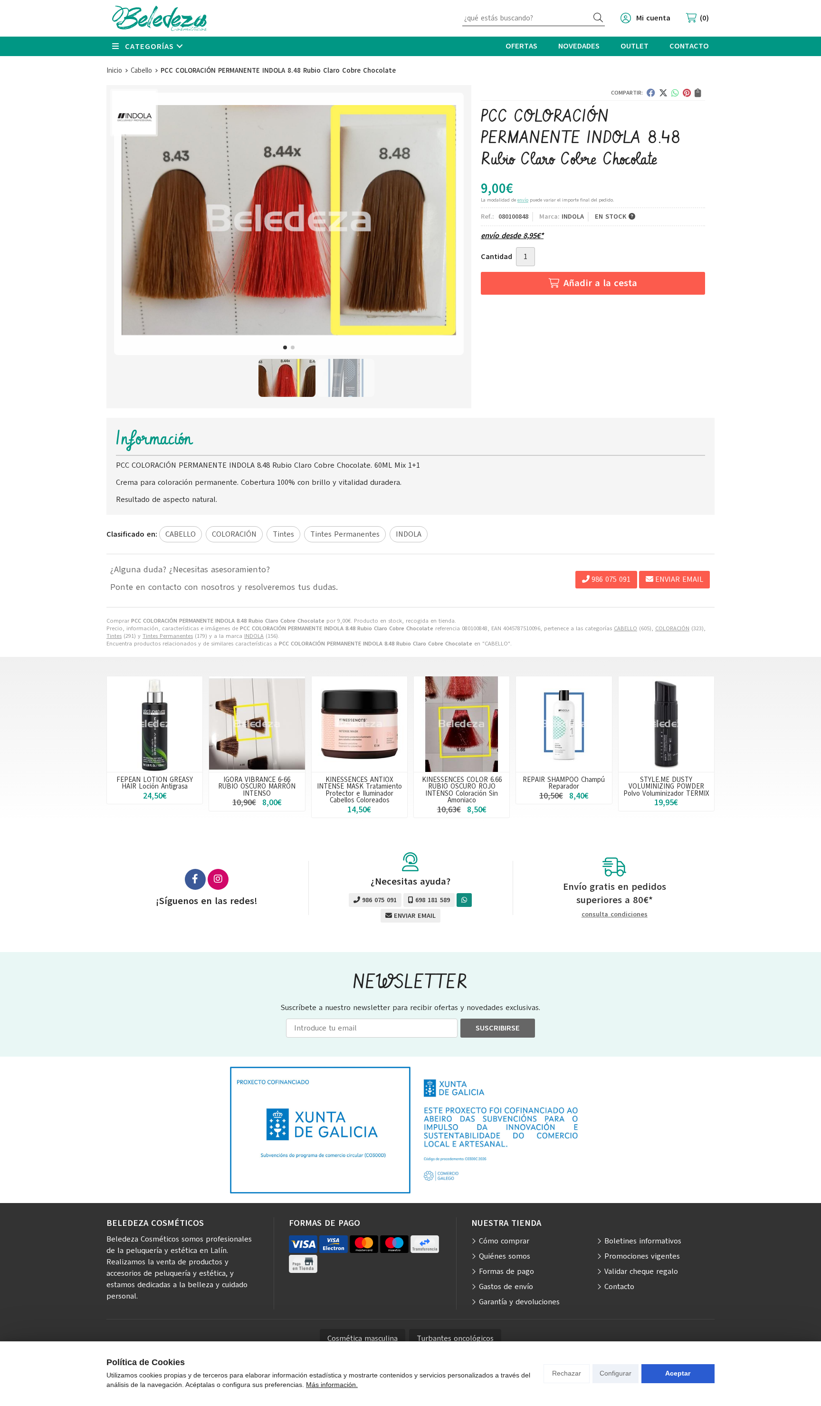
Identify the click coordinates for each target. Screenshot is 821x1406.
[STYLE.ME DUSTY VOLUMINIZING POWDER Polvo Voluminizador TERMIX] (666, 724)
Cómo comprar (504, 1241)
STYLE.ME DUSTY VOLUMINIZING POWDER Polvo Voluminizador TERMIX (666, 786)
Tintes (114, 636)
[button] (285, 347)
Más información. (332, 1384)
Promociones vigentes (642, 1256)
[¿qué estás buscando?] (533, 18)
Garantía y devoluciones (519, 1302)
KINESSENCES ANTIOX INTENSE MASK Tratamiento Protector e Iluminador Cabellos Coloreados (359, 790)
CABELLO (625, 628)
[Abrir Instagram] (218, 879)
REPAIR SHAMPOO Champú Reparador (564, 783)
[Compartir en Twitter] (663, 92)
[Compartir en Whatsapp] (675, 92)
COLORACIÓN (672, 628)
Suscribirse (498, 1028)
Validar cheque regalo (641, 1271)
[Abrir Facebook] (195, 879)
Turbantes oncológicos (455, 1338)
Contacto (619, 1286)
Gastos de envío (506, 1286)
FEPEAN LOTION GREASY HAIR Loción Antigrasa (154, 783)
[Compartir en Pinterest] (687, 92)
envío (522, 200)
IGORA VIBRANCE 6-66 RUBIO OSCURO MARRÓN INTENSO (257, 786)
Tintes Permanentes (168, 636)
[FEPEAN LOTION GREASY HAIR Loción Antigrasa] (154, 724)
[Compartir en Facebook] (651, 92)
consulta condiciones (615, 915)
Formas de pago (506, 1271)
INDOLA (254, 636)
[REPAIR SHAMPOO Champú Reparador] (563, 724)
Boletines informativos (642, 1241)
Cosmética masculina (362, 1338)
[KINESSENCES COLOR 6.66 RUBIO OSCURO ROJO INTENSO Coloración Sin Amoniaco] (461, 724)
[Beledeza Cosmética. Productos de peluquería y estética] (159, 18)
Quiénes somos (504, 1256)
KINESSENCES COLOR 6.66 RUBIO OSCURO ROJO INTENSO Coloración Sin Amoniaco (462, 790)
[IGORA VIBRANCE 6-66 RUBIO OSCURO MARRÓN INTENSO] (257, 724)
